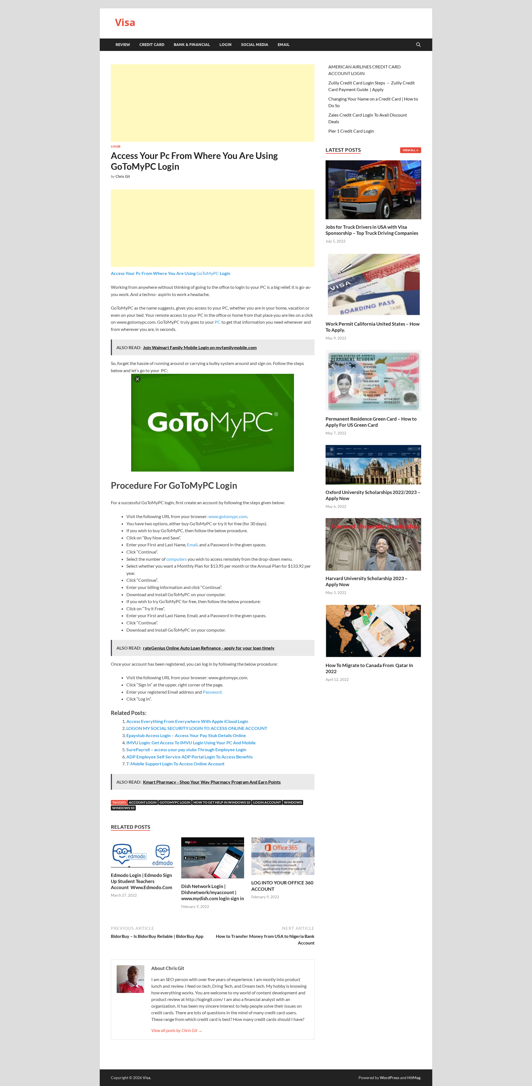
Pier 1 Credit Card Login (351, 130)
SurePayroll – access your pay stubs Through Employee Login (186, 749)
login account (267, 802)
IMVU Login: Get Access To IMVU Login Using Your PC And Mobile (191, 742)
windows (293, 802)
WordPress (389, 1077)
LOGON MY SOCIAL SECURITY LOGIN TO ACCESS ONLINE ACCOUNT (196, 728)
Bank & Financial (192, 44)
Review (123, 44)
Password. (212, 691)
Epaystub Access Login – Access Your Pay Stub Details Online (186, 735)
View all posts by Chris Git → (177, 1030)
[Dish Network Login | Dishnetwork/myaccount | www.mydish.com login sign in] (212, 859)
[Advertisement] (212, 103)
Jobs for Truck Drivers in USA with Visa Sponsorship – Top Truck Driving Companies (372, 230)
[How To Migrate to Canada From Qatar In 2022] (373, 630)
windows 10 (123, 808)
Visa (125, 22)
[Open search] (418, 44)
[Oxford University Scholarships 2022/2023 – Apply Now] (373, 464)
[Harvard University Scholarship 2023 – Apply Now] (373, 543)
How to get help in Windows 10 (221, 802)
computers (177, 559)
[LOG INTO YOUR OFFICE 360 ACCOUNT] (282, 858)
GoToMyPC (170, 273)
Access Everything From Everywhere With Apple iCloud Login (187, 721)
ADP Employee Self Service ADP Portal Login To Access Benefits (189, 756)
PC (217, 322)
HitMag (413, 1077)
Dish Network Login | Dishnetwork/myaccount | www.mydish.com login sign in (212, 892)
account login (143, 802)
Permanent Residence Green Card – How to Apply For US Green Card (371, 422)
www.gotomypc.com (227, 516)
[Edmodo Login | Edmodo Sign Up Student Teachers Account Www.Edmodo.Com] (142, 854)
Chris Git (123, 176)
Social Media (254, 44)
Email (284, 44)
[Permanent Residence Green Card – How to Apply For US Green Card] (373, 379)
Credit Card (151, 44)
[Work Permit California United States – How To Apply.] (373, 284)
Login (225, 44)
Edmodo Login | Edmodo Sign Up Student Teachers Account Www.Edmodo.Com (141, 881)
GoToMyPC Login (175, 802)
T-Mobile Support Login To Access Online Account (175, 763)
